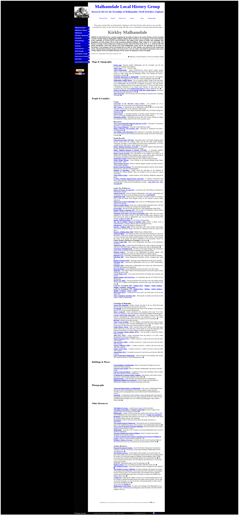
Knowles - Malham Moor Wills (123, 232)
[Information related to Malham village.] (82, 33)
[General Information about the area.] (82, 28)
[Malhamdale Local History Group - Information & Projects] (82, 63)
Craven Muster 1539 (120, 274)
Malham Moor (138, 285)
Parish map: (118, 65)
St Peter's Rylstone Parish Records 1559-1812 (129, 178)
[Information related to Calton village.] (82, 46)
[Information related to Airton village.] (82, 44)
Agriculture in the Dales (121, 410)
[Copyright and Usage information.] (80, 514)
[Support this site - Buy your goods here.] (151, 19)
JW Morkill (117, 308)
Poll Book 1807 (119, 257)
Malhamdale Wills (119, 196)
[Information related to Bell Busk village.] (82, 52)
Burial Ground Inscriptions (122, 167)
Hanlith (116, 287)
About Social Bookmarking (79, 66)
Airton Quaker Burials (121, 160)
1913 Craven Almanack (121, 127)
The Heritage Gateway (121, 453)
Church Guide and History (122, 372)
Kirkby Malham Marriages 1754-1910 (126, 147)
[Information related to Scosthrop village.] (82, 41)
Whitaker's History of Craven (123, 440)
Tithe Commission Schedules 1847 (124, 296)
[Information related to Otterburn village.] (82, 49)
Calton (134, 291)
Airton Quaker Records (121, 163)
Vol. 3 (128, 218)
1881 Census (118, 107)
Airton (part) (131, 287)
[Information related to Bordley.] (82, 60)
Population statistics (120, 117)
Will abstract (118, 225)
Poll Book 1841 (119, 262)
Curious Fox (118, 477)
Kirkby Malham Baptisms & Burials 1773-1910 (130, 150)
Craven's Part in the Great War (124, 315)
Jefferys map (118, 68)
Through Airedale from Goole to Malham (127, 433)
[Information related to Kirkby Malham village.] (82, 36)
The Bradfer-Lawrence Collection (124, 469)
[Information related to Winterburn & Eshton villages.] (82, 57)
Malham (147, 285)
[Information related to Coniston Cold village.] (82, 54)
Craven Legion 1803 (120, 242)
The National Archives (121, 466)
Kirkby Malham (157, 285)
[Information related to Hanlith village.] (82, 39)
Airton (129, 291)
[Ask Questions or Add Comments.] (132, 19)
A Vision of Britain (120, 110)
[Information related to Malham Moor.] (82, 31)
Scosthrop (123, 287)
